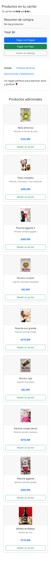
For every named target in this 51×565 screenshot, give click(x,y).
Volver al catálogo (25, 53)
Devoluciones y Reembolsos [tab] (19, 73)
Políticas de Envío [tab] (25, 68)
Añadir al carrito (25, 146)
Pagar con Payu (25, 46)
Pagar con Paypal (25, 40)
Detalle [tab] (8, 68)
